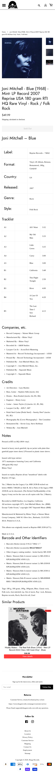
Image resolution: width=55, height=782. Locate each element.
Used (33, 595)
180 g (9, 589)
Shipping (5, 119)
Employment (27, 750)
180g (23, 589)
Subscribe (46, 687)
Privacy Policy (28, 737)
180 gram (16, 589)
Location (27, 734)
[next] (47, 629)
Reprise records (8, 595)
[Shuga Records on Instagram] (32, 722)
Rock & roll (25, 595)
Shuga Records (34, 760)
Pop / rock (40, 592)
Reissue (48, 592)
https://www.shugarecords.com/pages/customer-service (27, 704)
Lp (23, 592)
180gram (29, 589)
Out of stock (30, 592)
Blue (36, 589)
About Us (27, 731)
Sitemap (27, 753)
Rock (17, 595)
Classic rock (44, 589)
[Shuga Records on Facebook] (26, 722)
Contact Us (27, 747)
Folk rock (6, 592)
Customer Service (27, 740)
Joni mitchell (16, 592)
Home (4, 32)
